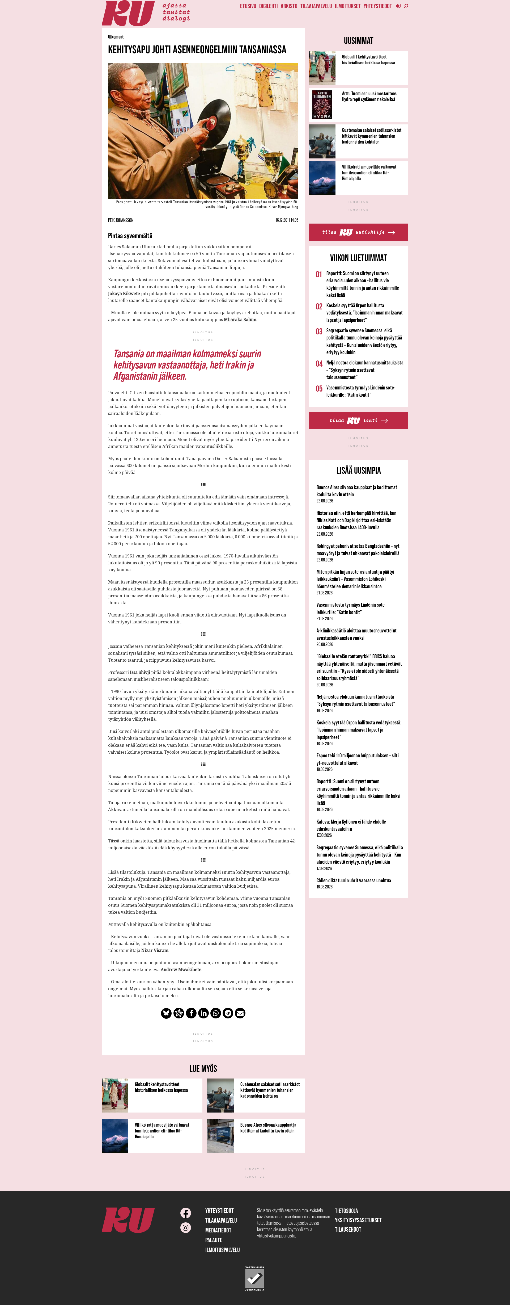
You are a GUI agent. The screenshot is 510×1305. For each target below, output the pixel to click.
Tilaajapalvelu (316, 6)
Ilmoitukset (348, 6)
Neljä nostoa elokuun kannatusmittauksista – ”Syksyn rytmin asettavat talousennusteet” (364, 369)
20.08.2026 (325, 644)
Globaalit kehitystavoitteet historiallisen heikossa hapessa (161, 1087)
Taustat (176, 11)
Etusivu (248, 6)
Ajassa (174, 5)
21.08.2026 (325, 592)
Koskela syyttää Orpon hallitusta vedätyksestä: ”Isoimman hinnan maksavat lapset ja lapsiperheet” (364, 312)
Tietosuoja (346, 1210)
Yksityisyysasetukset (358, 1220)
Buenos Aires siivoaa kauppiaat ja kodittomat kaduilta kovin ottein (268, 1128)
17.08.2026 (324, 835)
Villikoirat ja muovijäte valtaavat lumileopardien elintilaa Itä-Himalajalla (162, 1130)
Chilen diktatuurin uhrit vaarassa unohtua (354, 880)
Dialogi (176, 18)
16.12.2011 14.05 (287, 220)
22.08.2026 (325, 500)
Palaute (213, 1240)
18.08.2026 (325, 743)
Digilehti (268, 6)
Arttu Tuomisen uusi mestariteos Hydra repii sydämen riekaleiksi (369, 96)
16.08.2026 (325, 886)
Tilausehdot (348, 1229)
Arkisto (289, 6)
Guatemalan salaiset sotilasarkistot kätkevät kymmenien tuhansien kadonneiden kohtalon (270, 1090)
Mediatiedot (218, 1230)
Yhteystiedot (378, 6)
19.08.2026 (325, 710)
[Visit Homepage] (128, 13)
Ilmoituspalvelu (222, 1249)
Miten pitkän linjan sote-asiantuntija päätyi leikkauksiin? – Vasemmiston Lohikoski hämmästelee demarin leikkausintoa (355, 579)
